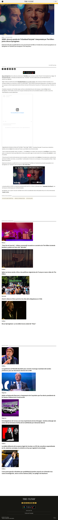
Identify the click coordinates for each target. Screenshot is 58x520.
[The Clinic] (3, 1)
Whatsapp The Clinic (28, 503)
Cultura (3, 269)
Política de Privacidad (29, 513)
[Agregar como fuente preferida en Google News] (29, 507)
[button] (3, 69)
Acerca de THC (29, 510)
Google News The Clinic (35, 503)
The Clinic (7, 517)
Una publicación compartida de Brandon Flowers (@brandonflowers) (17, 127)
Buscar (54, 1)
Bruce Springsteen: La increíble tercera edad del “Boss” (19, 324)
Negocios (4, 392)
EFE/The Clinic (53, 65)
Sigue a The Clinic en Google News (29, 72)
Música (3, 37)
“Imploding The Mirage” (47, 186)
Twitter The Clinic (22, 503)
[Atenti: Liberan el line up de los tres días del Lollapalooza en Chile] (29, 285)
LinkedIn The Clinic (32, 503)
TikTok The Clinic (34, 503)
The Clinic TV (30, 503)
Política (3, 366)
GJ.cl (54, 518)
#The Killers (29, 198)
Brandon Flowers (22, 81)
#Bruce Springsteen (20, 198)
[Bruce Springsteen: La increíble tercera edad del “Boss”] (29, 310)
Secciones (55, 1)
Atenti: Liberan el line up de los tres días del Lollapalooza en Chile (22, 299)
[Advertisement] (17, 136)
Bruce (3, 76)
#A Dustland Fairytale (7, 198)
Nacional (4, 296)
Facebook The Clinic (24, 503)
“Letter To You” (5, 192)
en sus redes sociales (30, 81)
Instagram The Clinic (26, 503)
